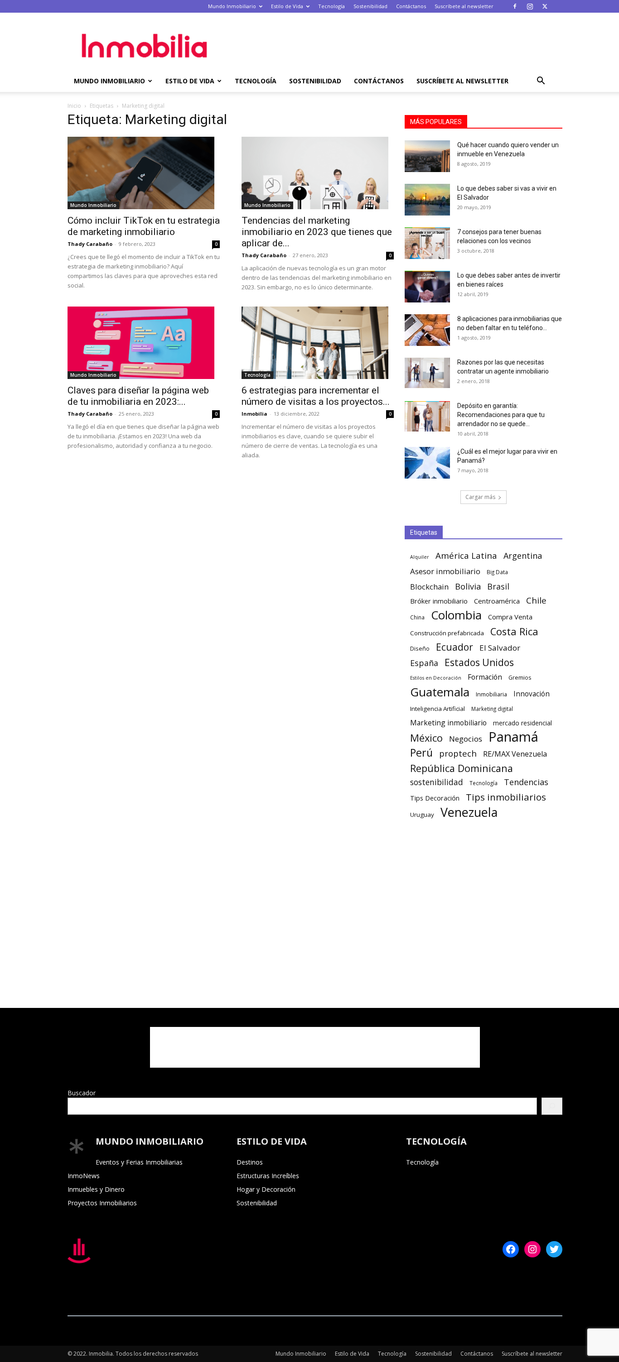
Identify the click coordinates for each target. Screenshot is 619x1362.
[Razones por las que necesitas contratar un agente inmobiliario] (427, 373)
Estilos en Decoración (435, 678)
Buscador (82, 1093)
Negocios (465, 738)
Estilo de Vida (287, 6)
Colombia (456, 615)
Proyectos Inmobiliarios (102, 1203)
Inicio (74, 106)
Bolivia (468, 586)
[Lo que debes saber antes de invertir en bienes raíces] (427, 286)
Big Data (497, 571)
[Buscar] (552, 1106)
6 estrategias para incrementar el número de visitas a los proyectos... (316, 396)
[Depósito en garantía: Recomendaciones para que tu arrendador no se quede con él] (427, 416)
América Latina (466, 556)
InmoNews (84, 1175)
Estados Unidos (479, 662)
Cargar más (480, 497)
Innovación (531, 694)
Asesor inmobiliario (445, 571)
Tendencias (526, 782)
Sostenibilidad (370, 6)
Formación (485, 677)
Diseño (420, 648)
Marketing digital (492, 708)
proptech (458, 753)
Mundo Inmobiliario (232, 6)
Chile (536, 600)
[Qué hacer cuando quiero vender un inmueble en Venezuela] (427, 156)
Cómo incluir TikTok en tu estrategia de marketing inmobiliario (144, 226)
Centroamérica (497, 600)
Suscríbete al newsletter (464, 6)
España (424, 663)
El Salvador (499, 647)
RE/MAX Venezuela (515, 754)
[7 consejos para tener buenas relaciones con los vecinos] (427, 243)
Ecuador (454, 647)
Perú (421, 753)
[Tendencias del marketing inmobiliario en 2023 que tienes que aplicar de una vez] (318, 173)
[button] (540, 81)
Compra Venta (510, 616)
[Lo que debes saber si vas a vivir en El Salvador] (427, 200)
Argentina (522, 556)
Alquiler (419, 557)
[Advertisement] (386, 45)
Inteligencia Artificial (437, 709)
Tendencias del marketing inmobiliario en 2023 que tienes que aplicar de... (317, 232)
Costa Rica (514, 631)
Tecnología (331, 6)
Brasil (498, 586)
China (417, 617)
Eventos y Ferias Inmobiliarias (139, 1162)
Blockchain (429, 586)
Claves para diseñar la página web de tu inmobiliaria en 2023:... (138, 396)
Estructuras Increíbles (268, 1175)
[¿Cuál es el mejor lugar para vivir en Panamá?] (427, 463)
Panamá (513, 737)
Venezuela (469, 812)
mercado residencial (522, 723)
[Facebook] (515, 6)
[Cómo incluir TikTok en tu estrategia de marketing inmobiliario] (144, 173)
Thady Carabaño (90, 243)
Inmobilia (254, 413)
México (426, 738)
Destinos (250, 1162)
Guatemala (439, 692)
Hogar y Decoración (266, 1189)
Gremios (520, 677)
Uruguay (422, 814)
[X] (544, 6)
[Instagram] (530, 6)
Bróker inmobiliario (439, 601)
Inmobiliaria (491, 694)
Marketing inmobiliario (448, 723)
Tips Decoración (434, 798)
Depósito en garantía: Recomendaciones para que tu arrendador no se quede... (501, 414)
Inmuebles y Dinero (96, 1189)
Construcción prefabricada (447, 633)
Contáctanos (411, 6)
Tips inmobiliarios (506, 797)
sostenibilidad (436, 782)
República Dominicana (461, 768)
